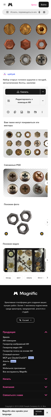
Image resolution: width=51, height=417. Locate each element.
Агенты (9, 361)
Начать (7, 378)
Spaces (6, 337)
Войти (43, 4)
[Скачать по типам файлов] (43, 92)
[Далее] (47, 143)
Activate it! (39, 412)
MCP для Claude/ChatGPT (18, 357)
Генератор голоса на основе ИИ (18, 350)
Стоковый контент (11, 354)
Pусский (25, 320)
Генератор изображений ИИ (16, 343)
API (4, 364)
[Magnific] (25, 294)
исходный (19, 24)
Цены (34, 4)
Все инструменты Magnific (15, 371)
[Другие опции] (42, 112)
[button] (25, 320)
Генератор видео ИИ (12, 347)
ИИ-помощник (9, 340)
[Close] (47, 412)
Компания (8, 387)
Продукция (9, 332)
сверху (29, 277)
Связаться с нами (13, 395)
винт (19, 277)
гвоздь (8, 277)
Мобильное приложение (14, 368)
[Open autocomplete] (6, 12)
